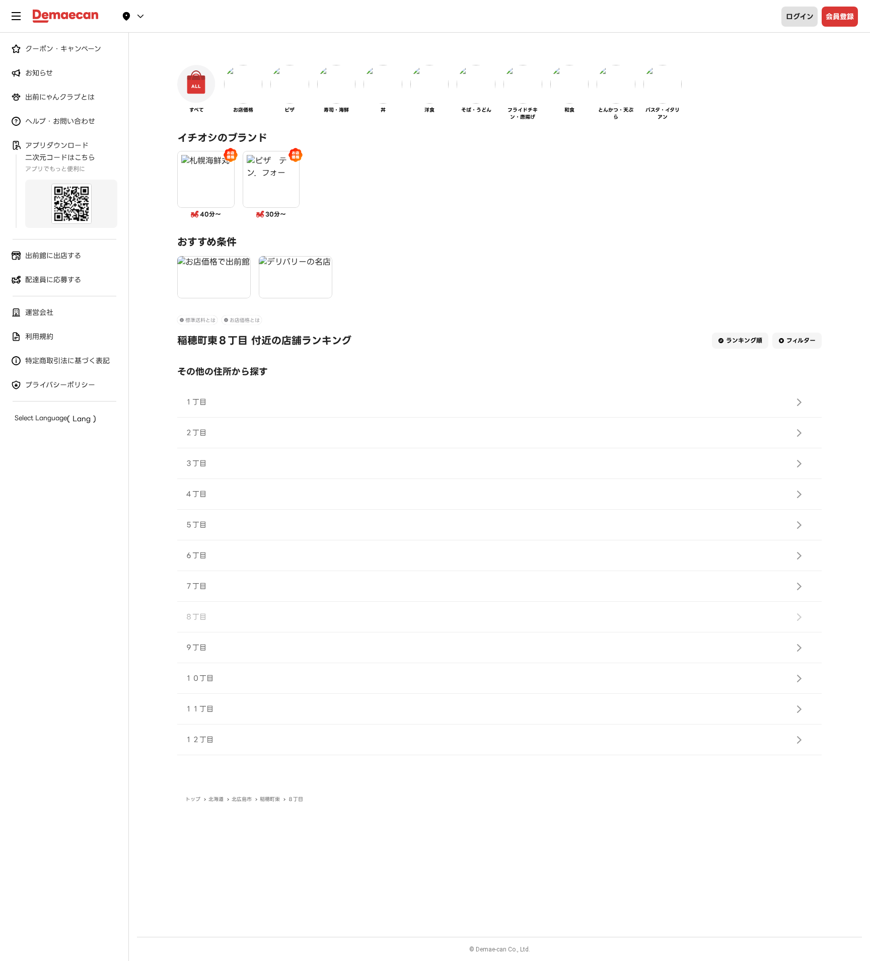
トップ (192, 799)
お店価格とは (245, 320)
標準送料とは (200, 320)
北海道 (216, 799)
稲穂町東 (270, 799)
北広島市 (242, 799)
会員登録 (840, 16)
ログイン (800, 16)
